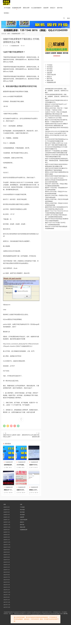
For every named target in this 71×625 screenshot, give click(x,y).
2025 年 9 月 (7, 529)
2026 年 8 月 (7, 507)
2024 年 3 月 (7, 564)
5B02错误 (50, 71)
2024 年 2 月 (7, 567)
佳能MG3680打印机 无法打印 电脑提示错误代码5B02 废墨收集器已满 (21, 490)
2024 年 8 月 (7, 552)
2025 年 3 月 (7, 539)
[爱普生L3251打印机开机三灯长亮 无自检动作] (33, 478)
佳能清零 (45, 8)
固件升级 (59, 8)
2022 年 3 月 (7, 599)
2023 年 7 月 (7, 577)
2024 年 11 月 (7, 544)
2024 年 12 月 (7, 542)
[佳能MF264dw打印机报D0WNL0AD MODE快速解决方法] (33, 453)
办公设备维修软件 (36, 8)
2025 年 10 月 (7, 527)
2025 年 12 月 (7, 522)
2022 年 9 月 (7, 597)
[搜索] (64, 18)
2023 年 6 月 (7, 579)
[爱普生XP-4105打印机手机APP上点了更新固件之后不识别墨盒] (8, 478)
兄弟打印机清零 (51, 74)
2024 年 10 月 (7, 547)
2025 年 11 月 (7, 524)
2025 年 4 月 (7, 537)
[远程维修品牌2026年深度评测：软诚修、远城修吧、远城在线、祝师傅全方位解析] (8, 453)
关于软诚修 (7, 8)
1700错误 (49, 65)
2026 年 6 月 (7, 509)
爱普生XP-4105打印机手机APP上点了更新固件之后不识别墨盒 (8, 490)
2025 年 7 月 (7, 532)
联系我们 (6, 13)
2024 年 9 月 (7, 549)
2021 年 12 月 (7, 602)
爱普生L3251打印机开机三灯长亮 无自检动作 (33, 490)
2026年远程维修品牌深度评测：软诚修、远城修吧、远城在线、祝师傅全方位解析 (21, 465)
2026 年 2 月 (7, 517)
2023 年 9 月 (7, 572)
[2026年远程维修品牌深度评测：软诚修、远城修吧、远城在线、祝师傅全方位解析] (21, 453)
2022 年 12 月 (7, 592)
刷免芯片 (52, 8)
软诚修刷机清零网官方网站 (6, 2)
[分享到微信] (4, 426)
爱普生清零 (26, 8)
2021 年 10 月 (7, 607)
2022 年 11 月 (7, 594)
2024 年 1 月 (7, 569)
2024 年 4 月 (7, 562)
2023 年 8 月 (7, 574)
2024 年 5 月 (7, 559)
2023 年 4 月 (7, 584)
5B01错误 (49, 69)
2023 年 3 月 (7, 587)
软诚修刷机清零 (16, 8)
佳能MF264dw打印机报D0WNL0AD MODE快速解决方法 (33, 465)
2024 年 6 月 (7, 557)
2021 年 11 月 (7, 604)
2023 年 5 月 (7, 582)
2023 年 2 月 (7, 589)
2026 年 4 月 (7, 514)
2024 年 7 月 (7, 554)
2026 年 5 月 (7, 512)
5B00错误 (50, 67)
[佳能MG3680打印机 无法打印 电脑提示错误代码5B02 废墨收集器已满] (21, 478)
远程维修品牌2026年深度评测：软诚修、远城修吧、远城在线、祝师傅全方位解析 (8, 465)
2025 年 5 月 (7, 534)
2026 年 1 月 (6, 519)
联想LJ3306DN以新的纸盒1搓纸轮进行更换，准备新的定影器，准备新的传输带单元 (56, 160)
